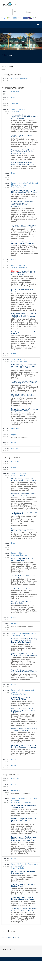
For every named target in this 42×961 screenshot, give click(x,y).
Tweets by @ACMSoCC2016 (11, 937)
